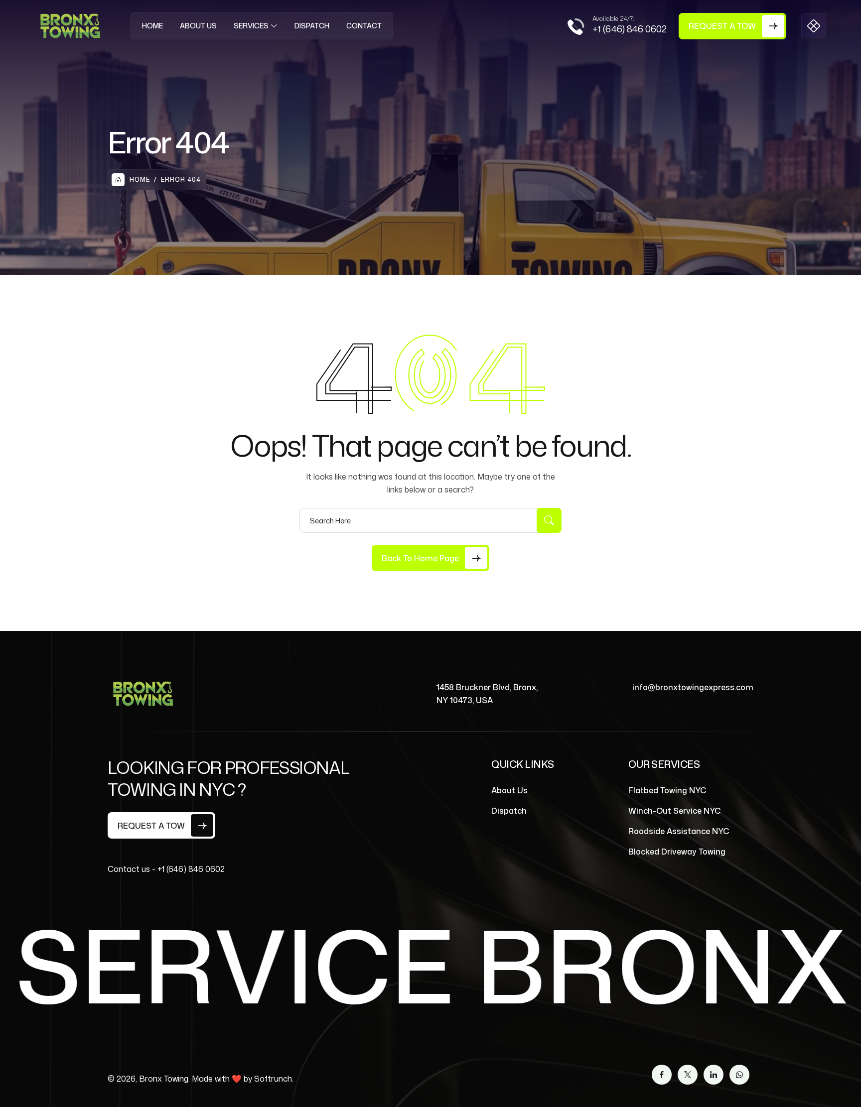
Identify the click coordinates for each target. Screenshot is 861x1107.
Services (251, 25)
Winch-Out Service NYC (674, 810)
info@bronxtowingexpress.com (692, 687)
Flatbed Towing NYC (667, 790)
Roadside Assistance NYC (678, 831)
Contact (364, 25)
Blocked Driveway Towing (676, 851)
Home (152, 25)
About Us (198, 25)
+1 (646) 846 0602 (629, 28)
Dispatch (311, 25)
